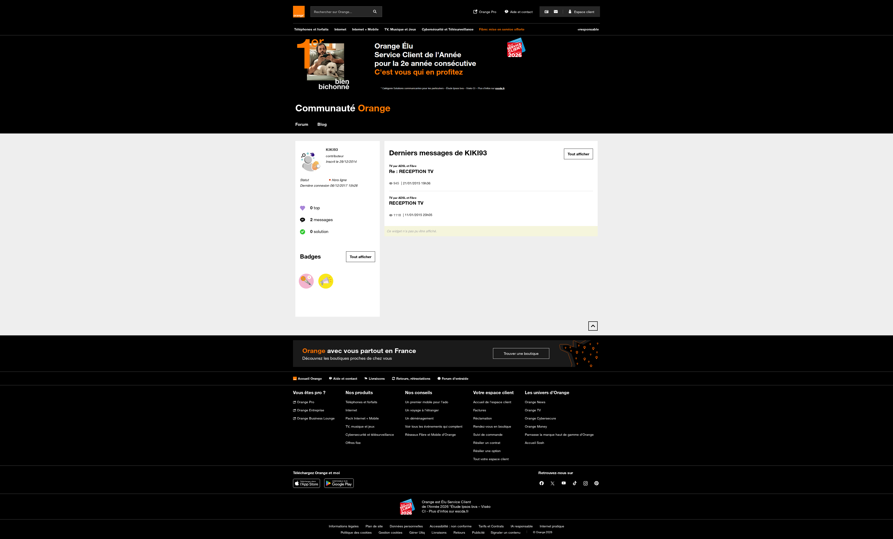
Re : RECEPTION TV (411, 171)
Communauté (342, 108)
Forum (301, 124)
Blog (322, 124)
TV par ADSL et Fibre (403, 166)
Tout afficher (360, 256)
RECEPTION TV (406, 203)
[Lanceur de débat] (325, 281)
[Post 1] (306, 281)
